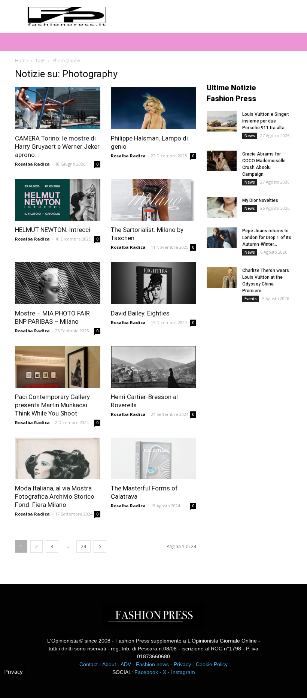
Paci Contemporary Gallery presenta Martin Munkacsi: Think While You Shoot (52, 405)
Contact (88, 664)
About (109, 664)
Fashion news (152, 664)
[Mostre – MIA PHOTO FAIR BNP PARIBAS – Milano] (57, 283)
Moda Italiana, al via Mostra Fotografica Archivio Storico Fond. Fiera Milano (54, 496)
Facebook (146, 672)
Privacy (182, 664)
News (249, 135)
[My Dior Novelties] (222, 207)
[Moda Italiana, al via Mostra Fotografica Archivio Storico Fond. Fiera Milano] (57, 459)
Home (21, 60)
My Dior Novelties (260, 200)
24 (83, 546)
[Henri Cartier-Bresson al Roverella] (153, 367)
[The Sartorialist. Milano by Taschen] (153, 200)
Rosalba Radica (32, 164)
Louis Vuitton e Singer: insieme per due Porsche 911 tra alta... (265, 121)
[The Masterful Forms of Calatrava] (153, 459)
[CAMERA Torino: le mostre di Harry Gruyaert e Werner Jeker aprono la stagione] (57, 108)
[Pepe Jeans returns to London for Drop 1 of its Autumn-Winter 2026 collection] (222, 237)
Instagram (183, 672)
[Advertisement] (257, 369)
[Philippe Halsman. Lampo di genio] (153, 108)
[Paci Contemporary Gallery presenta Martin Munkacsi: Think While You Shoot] (57, 367)
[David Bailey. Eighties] (153, 283)
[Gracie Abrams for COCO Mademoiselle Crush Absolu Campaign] (222, 161)
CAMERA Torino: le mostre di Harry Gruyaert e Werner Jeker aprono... (57, 146)
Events (250, 298)
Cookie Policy (212, 664)
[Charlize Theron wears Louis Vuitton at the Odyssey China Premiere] (222, 277)
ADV (126, 664)
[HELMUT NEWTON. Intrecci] (57, 200)
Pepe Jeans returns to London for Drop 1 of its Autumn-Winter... (266, 237)
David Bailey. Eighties (140, 313)
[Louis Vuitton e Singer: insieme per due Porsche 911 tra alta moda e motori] (222, 121)
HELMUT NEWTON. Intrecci (52, 229)
